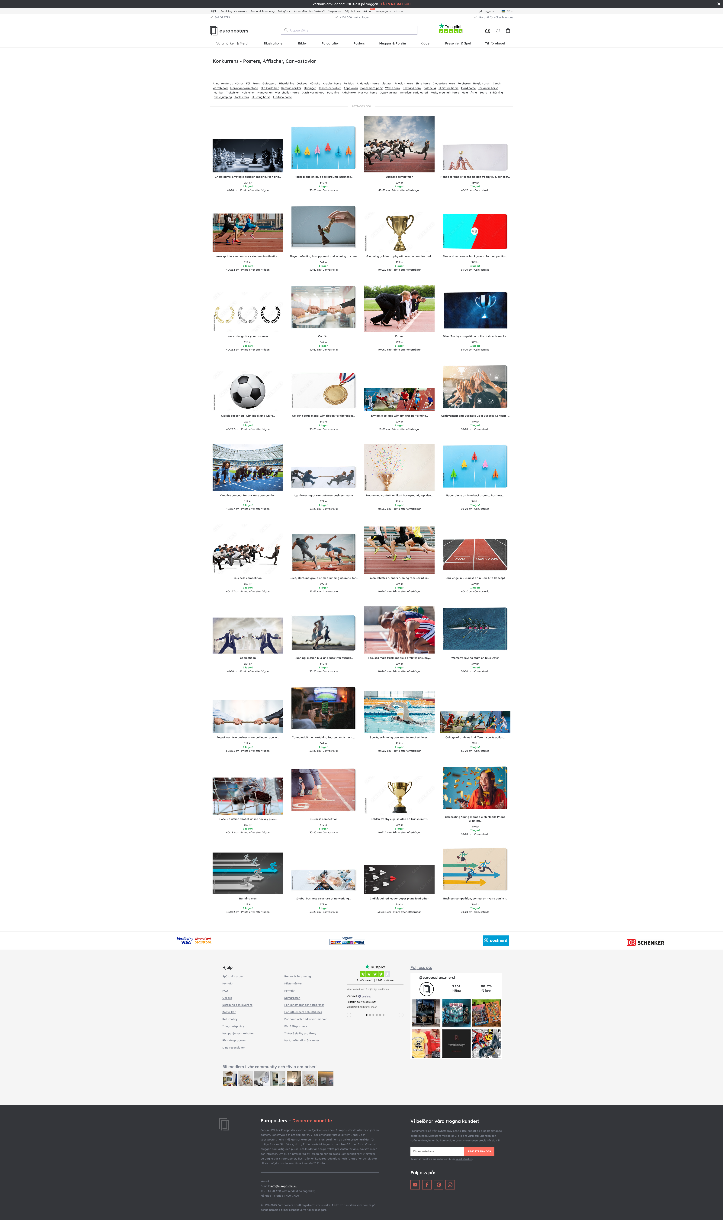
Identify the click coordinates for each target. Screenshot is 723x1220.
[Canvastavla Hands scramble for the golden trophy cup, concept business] (475, 157)
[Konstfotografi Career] (399, 308)
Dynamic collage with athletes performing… (399, 415)
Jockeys (302, 83)
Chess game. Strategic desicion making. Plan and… (248, 176)
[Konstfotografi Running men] (248, 873)
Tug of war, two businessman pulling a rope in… (248, 737)
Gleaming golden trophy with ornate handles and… (399, 256)
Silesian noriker (291, 88)
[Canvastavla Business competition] (324, 791)
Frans (256, 83)
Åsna (474, 92)
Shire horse (423, 83)
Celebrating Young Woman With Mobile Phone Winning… (475, 818)
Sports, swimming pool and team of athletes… (399, 737)
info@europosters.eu (283, 1186)
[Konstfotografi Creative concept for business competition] (248, 467)
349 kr (323, 182)
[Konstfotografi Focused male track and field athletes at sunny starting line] (399, 630)
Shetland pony (412, 88)
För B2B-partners (295, 1026)
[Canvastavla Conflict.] (324, 308)
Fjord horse (468, 88)
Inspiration (335, 11)
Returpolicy (229, 1019)
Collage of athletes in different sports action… (475, 737)
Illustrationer (274, 43)
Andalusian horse (368, 83)
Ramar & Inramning (263, 11)
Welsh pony (392, 88)
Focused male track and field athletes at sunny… (399, 658)
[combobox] (349, 30)
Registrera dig (479, 1151)
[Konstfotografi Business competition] (399, 144)
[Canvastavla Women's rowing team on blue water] (475, 630)
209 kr (248, 182)
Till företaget (495, 43)
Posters (359, 43)
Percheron (464, 83)
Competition (248, 658)
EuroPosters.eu (235, 30)
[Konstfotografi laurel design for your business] (248, 312)
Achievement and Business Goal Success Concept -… (475, 415)
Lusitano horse (282, 97)
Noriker (218, 92)
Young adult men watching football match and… (323, 737)
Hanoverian (264, 92)
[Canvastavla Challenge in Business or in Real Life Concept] (475, 556)
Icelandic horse (488, 88)
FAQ (225, 990)
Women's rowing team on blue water (475, 658)
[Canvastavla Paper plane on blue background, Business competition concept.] (324, 149)
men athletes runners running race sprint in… (399, 578)
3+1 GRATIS (222, 17)
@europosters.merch (437, 977)
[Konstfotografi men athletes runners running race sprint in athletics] (399, 550)
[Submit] (285, 30)
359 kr (475, 182)
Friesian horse (404, 83)
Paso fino (333, 92)
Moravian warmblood (244, 88)
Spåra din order (232, 976)
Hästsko (315, 83)
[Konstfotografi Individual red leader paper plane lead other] (399, 879)
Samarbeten (292, 998)
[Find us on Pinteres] (438, 1184)
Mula (465, 92)
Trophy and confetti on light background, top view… (399, 495)
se (508, 11)
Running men (248, 898)
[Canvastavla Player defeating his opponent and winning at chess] (324, 228)
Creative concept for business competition (247, 495)
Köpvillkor (229, 1012)
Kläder (425, 43)
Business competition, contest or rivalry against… (475, 898)
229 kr (399, 182)
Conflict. (323, 336)
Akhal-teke (349, 92)
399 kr (323, 583)
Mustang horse (261, 97)
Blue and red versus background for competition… (475, 256)
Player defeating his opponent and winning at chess (324, 256)
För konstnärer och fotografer (304, 1004)
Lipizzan (387, 83)
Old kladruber (270, 88)
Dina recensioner (233, 1047)
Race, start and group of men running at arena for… (324, 578)
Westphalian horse (287, 92)
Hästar (239, 83)
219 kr (247, 262)
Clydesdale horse (444, 83)
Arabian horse (332, 83)
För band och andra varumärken (305, 1019)
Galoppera (269, 83)
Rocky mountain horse (444, 92)
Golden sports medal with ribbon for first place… (323, 415)
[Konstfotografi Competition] (248, 636)
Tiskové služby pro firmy (300, 1033)
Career (399, 336)
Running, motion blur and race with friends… (323, 658)
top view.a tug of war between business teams (323, 495)
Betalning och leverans (234, 11)
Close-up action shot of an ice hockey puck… (248, 819)
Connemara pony (371, 88)
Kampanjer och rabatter (390, 11)
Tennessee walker (330, 88)
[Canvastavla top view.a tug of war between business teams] (324, 478)
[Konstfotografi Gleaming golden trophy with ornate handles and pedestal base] (399, 232)
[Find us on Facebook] (427, 1184)
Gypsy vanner (388, 92)
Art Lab (368, 11)
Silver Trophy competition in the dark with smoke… (475, 336)
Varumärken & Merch (232, 43)
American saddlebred (414, 92)
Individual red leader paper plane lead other (399, 898)
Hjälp (214, 11)
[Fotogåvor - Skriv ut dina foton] (487, 30)
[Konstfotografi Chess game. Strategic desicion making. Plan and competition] (248, 155)
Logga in (489, 11)
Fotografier (330, 43)
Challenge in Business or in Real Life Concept (475, 578)
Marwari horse (367, 92)
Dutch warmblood (313, 92)
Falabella (430, 88)
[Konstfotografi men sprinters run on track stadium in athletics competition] (248, 233)
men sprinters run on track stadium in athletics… (247, 256)
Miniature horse (448, 88)
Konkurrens (241, 97)
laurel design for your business (248, 336)
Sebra (483, 92)
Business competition (399, 176)
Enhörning (496, 92)
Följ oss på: (421, 967)
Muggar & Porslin (392, 43)
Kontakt (227, 983)
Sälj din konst (353, 11)
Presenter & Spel (458, 43)
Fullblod (349, 83)
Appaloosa (351, 88)
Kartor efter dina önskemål (309, 11)
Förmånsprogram (234, 1040)
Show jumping (223, 97)
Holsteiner (248, 92)
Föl (248, 83)
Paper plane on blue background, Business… (323, 176)
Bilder (302, 43)
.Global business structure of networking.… (323, 898)
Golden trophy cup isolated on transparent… (399, 819)
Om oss (227, 998)
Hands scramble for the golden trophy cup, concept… (475, 176)
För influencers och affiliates (303, 1012)
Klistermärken (293, 983)
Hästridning (286, 83)
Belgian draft (481, 83)
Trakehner (232, 92)
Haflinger (310, 88)
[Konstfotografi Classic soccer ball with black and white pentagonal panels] (248, 391)
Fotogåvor (284, 11)
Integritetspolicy (233, 1026)
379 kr (323, 501)
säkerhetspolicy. (464, 1159)
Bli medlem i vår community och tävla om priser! (269, 1066)
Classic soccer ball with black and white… (248, 415)
